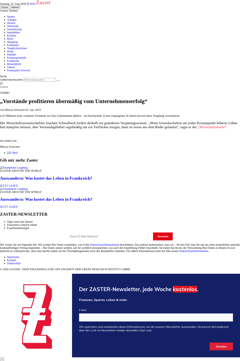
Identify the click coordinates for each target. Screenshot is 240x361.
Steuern (11, 22)
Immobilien (13, 32)
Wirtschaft (12, 26)
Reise (10, 38)
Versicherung (14, 29)
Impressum (13, 256)
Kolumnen (13, 45)
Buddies (11, 54)
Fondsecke (13, 60)
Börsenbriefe (14, 64)
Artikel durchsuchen (11, 79)
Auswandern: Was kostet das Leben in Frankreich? (46, 178)
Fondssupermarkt (16, 57)
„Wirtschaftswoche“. (212, 127)
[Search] (57, 80)
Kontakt (11, 260)
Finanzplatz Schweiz (18, 70)
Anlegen (12, 19)
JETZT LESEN (9, 185)
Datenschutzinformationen (104, 244)
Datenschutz (14, 263)
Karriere (11, 35)
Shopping (12, 41)
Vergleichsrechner (17, 48)
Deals (10, 51)
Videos (11, 67)
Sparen (11, 16)
